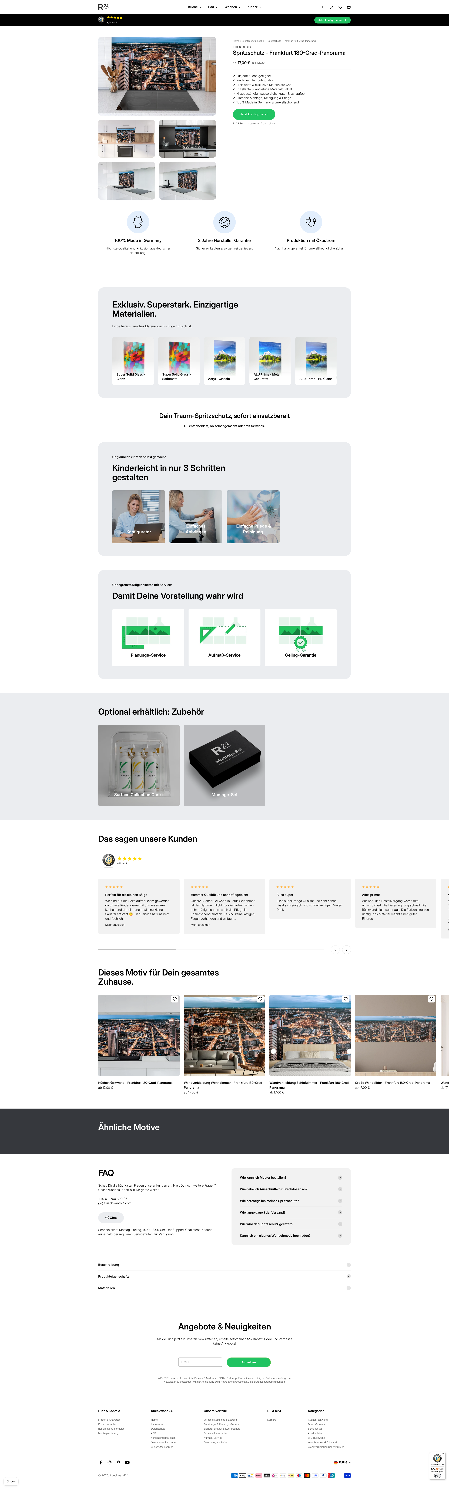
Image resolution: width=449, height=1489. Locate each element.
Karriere (271, 1419)
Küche (193, 7)
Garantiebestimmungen (164, 1442)
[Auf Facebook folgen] (100, 1462)
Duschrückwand (317, 1424)
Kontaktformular (107, 1424)
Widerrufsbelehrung (162, 1446)
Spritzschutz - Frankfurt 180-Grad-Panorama (292, 40)
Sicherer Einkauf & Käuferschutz (222, 1428)
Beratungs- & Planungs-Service (221, 1424)
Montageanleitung (108, 1433)
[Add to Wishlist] (174, 998)
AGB (153, 1433)
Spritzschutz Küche (253, 40)
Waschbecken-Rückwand (322, 1442)
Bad (211, 7)
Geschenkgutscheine (215, 1442)
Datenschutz (158, 1428)
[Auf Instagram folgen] (109, 1462)
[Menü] (443, 1454)
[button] (139, 925)
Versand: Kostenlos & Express (220, 1419)
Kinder (252, 7)
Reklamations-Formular (111, 1428)
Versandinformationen (163, 1437)
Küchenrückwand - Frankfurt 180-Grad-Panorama (135, 1083)
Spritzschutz (315, 1428)
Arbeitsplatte (315, 1433)
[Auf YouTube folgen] (127, 1462)
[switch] (437, 1476)
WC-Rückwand (316, 1437)
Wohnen (230, 7)
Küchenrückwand (318, 1419)
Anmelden (249, 1362)
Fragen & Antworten (109, 1419)
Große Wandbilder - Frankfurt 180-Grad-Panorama (392, 1083)
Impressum (157, 1424)
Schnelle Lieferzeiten (215, 1433)
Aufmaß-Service (213, 1437)
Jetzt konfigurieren (254, 114)
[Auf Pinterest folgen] (118, 1462)
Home (236, 40)
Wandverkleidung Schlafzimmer (326, 1446)
